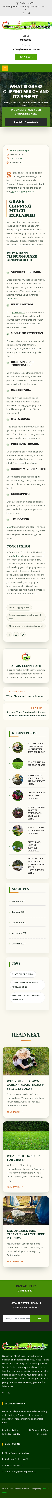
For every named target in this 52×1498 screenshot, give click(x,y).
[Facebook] (23, 13)
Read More (13, 1112)
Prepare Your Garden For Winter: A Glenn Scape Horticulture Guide (36, 865)
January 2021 (19, 912)
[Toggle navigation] (5, 68)
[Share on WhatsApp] (23, 634)
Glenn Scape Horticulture (17, 1452)
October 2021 (19, 943)
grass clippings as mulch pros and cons (25, 984)
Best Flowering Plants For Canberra (36, 795)
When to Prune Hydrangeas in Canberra (36, 830)
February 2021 (19, 901)
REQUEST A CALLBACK (26, 121)
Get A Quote (26, 57)
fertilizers (11, 298)
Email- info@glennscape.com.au (20, 1471)
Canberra (17, 555)
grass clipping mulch (23, 191)
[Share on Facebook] (9, 634)
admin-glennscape (19, 150)
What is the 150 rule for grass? (36, 763)
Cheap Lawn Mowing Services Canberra (34, 846)
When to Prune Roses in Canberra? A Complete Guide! (36, 813)
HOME (6, 103)
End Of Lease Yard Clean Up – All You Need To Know (36, 779)
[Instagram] (28, 13)
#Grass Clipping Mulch (19, 607)
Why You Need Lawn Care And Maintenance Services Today (36, 747)
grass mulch (18, 312)
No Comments (17, 158)
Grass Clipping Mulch (23, 974)
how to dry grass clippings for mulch (26, 997)
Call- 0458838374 (14, 1465)
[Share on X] (16, 634)
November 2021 (20, 933)
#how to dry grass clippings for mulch (26, 626)
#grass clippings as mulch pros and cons (25, 617)
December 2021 (20, 922)
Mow (9, 526)
